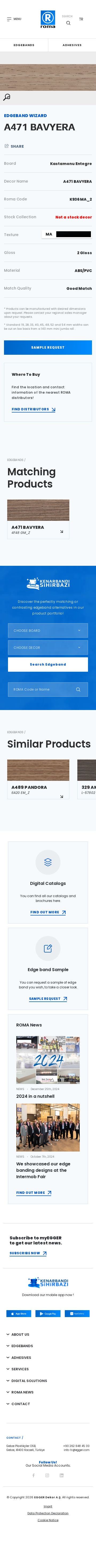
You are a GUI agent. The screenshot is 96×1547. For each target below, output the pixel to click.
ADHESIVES (21, 1357)
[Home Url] (48, 19)
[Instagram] (47, 1474)
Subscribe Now (25, 1253)
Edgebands (24, 45)
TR (81, 19)
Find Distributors (30, 409)
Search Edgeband (48, 664)
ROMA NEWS (22, 1392)
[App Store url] (18, 1313)
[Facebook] (33, 1474)
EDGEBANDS (22, 1345)
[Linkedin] (61, 1474)
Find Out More (30, 1192)
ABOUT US (20, 1334)
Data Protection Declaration (48, 1513)
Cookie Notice (48, 1520)
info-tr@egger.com (77, 1450)
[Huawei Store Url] (77, 1313)
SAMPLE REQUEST (48, 347)
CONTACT (20, 1403)
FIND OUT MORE (44, 912)
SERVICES (20, 1369)
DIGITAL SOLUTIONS (29, 1380)
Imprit (48, 1506)
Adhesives (72, 45)
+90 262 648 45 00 (76, 1446)
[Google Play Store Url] (47, 1313)
